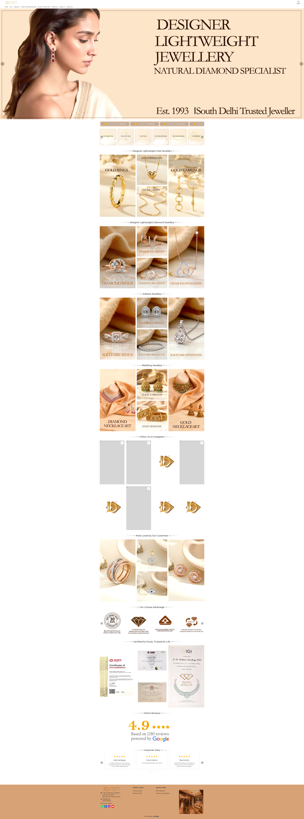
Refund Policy (137, 793)
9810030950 (107, 801)
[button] (301, 64)
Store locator (107, 803)
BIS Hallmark (160, 791)
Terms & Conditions (162, 793)
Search (298, 3)
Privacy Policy (137, 791)
